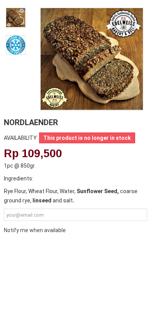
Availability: (21, 138)
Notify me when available (35, 230)
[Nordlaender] (16, 17)
